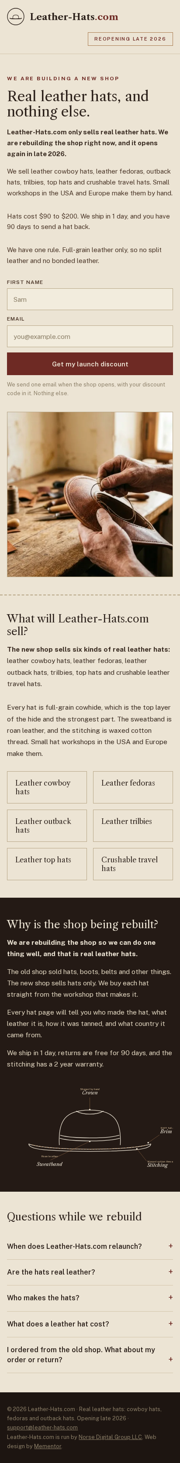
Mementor (47, 1446)
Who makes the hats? (43, 1298)
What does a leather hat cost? (58, 1324)
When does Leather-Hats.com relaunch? (74, 1246)
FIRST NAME (25, 282)
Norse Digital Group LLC (110, 1437)
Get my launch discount (90, 364)
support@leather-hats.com (42, 1427)
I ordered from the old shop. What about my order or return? (81, 1355)
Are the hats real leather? (51, 1272)
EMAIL (16, 319)
